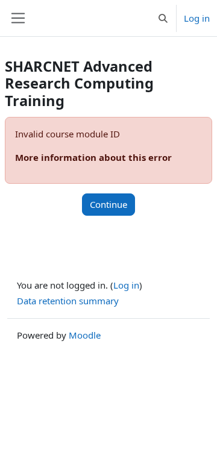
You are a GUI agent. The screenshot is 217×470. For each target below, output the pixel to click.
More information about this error (93, 157)
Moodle (85, 335)
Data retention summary (68, 301)
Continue (108, 204)
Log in (197, 18)
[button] (163, 18)
